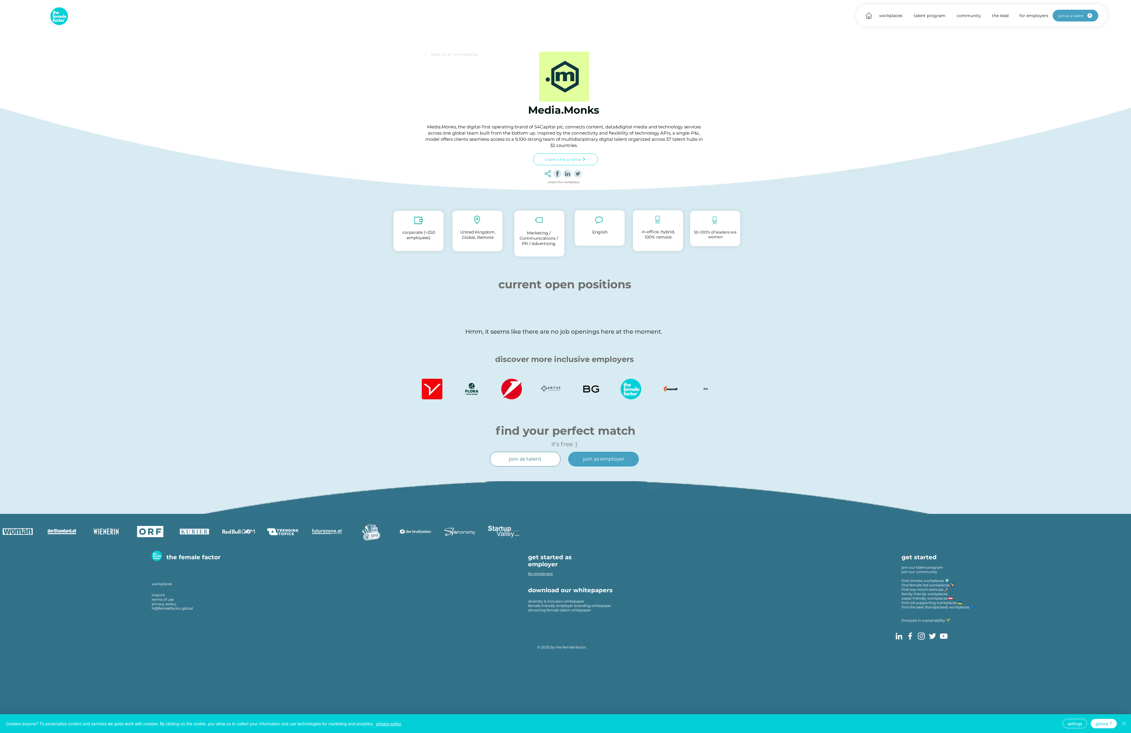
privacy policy (164, 604)
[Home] (869, 15)
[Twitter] (932, 636)
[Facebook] (910, 636)
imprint (158, 595)
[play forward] (700, 389)
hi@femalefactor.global (172, 608)
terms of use (163, 599)
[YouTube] (943, 636)
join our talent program (922, 567)
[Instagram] (921, 636)
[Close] (1123, 723)
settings (1075, 724)
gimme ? (1104, 724)
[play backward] (429, 389)
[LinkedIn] (899, 636)
